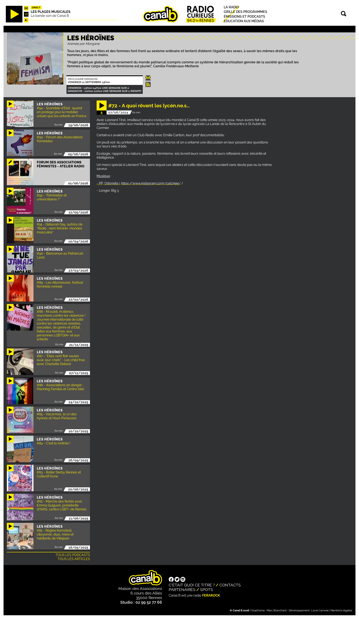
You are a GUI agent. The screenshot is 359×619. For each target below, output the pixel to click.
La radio (231, 7)
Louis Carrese (320, 610)
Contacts (230, 585)
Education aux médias (244, 21)
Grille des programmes (245, 12)
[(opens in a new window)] (171, 580)
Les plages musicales (50, 12)
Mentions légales (341, 610)
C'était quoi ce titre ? (192, 585)
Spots (206, 589)
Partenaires (182, 589)
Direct (36, 7)
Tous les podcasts (72, 555)
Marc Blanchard (276, 610)
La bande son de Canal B (50, 16)
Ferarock (211, 595)
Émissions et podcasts (244, 16)
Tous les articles (74, 559)
